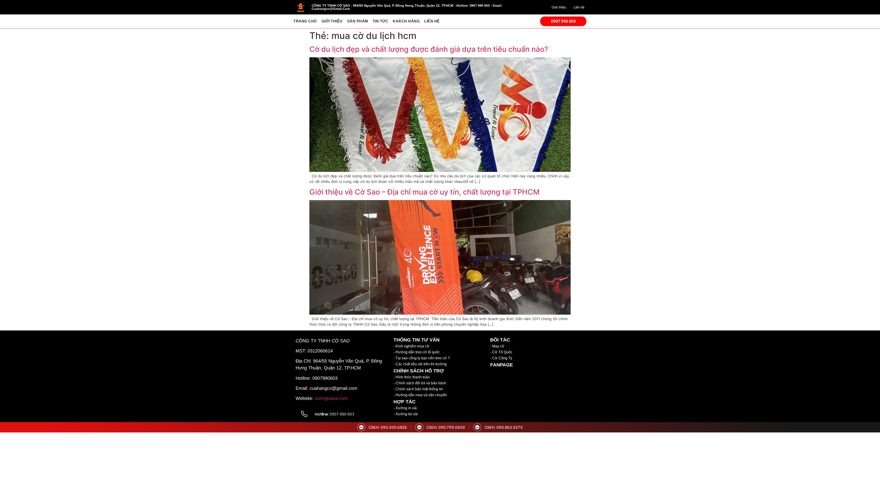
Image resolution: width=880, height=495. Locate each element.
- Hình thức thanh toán (411, 377)
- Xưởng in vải (405, 408)
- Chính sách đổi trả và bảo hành (419, 383)
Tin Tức (380, 21)
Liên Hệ (432, 21)
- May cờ (497, 346)
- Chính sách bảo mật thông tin (418, 389)
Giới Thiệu (332, 21)
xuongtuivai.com (331, 398)
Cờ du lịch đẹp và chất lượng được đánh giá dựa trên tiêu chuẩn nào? (428, 49)
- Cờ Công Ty (501, 358)
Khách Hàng (406, 21)
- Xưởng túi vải (405, 414)
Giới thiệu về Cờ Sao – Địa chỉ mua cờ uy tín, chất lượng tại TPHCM (425, 191)
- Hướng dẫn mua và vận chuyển (420, 395)
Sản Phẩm (357, 21)
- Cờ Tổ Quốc (501, 352)
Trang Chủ (305, 21)
